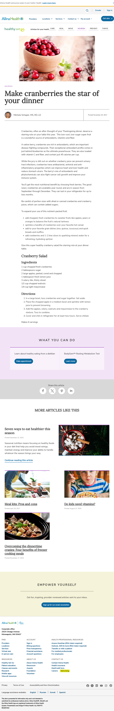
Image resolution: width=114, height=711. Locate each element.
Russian (43, 692)
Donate (98, 10)
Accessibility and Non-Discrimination (44, 685)
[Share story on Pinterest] (61, 391)
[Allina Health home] (12, 19)
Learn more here (49, 3)
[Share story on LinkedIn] (71, 391)
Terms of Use (18, 685)
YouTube (101, 685)
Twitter (92, 685)
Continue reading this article (19, 460)
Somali (52, 692)
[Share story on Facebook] (43, 391)
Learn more (70, 361)
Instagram (106, 685)
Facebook (87, 685)
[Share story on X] (52, 391)
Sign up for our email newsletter (56, 605)
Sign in (109, 10)
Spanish (62, 692)
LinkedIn (96, 685)
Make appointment (23, 361)
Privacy (4, 685)
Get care (106, 18)
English (33, 692)
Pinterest (110, 685)
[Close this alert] (113, 3)
